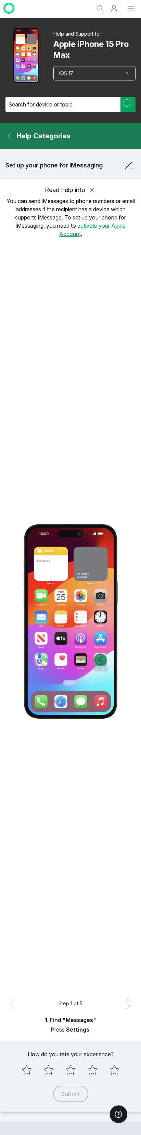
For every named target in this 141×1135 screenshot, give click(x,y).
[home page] (9, 14)
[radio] (27, 1070)
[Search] (128, 104)
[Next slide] (129, 1003)
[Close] (129, 165)
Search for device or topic (40, 104)
